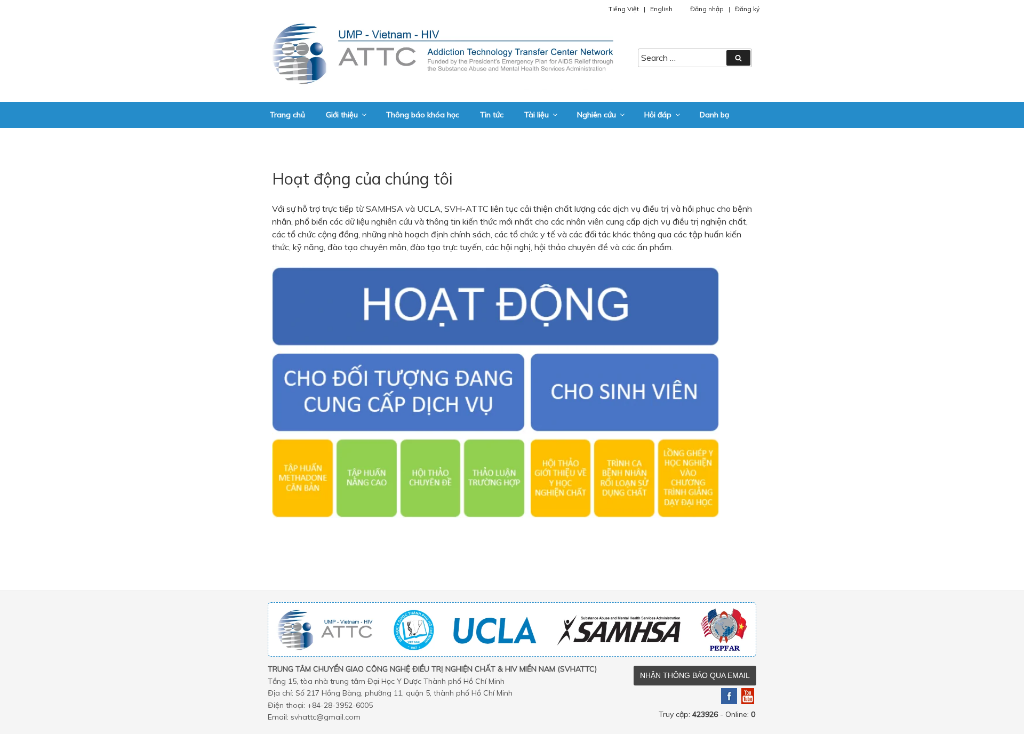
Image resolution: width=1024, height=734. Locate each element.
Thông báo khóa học (422, 114)
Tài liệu (536, 114)
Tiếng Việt (624, 9)
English (661, 9)
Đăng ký (747, 9)
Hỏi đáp (657, 114)
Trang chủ (287, 114)
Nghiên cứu (596, 114)
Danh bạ (714, 114)
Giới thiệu (342, 114)
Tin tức (491, 114)
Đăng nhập (707, 9)
